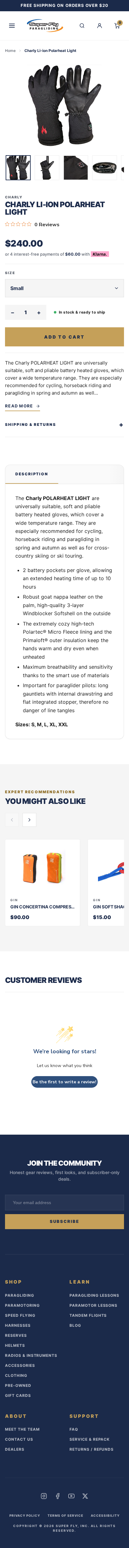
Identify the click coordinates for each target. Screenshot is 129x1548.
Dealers (14, 1449)
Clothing (16, 1375)
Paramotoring (22, 1305)
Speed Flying (20, 1315)
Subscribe (65, 1221)
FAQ (74, 1429)
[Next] (119, 168)
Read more (19, 405)
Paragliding (19, 1295)
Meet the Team (22, 1429)
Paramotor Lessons (93, 1305)
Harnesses (18, 1325)
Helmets (15, 1345)
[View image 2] (46, 167)
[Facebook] (57, 1496)
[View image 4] (104, 167)
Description (31, 474)
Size (10, 273)
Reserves (16, 1335)
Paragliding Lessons (94, 1295)
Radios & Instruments (31, 1355)
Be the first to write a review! (64, 1082)
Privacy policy (24, 1515)
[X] (85, 1496)
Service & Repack (90, 1439)
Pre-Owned (18, 1385)
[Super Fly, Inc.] (45, 25)
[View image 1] (18, 167)
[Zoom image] (64, 105)
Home (10, 50)
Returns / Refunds (92, 1449)
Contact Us (19, 1439)
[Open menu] (12, 26)
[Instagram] (44, 1496)
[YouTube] (71, 1496)
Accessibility (105, 1515)
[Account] (99, 26)
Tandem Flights (88, 1315)
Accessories (20, 1365)
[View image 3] (75, 167)
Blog (75, 1325)
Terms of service (65, 1515)
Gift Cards (18, 1395)
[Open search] (82, 26)
